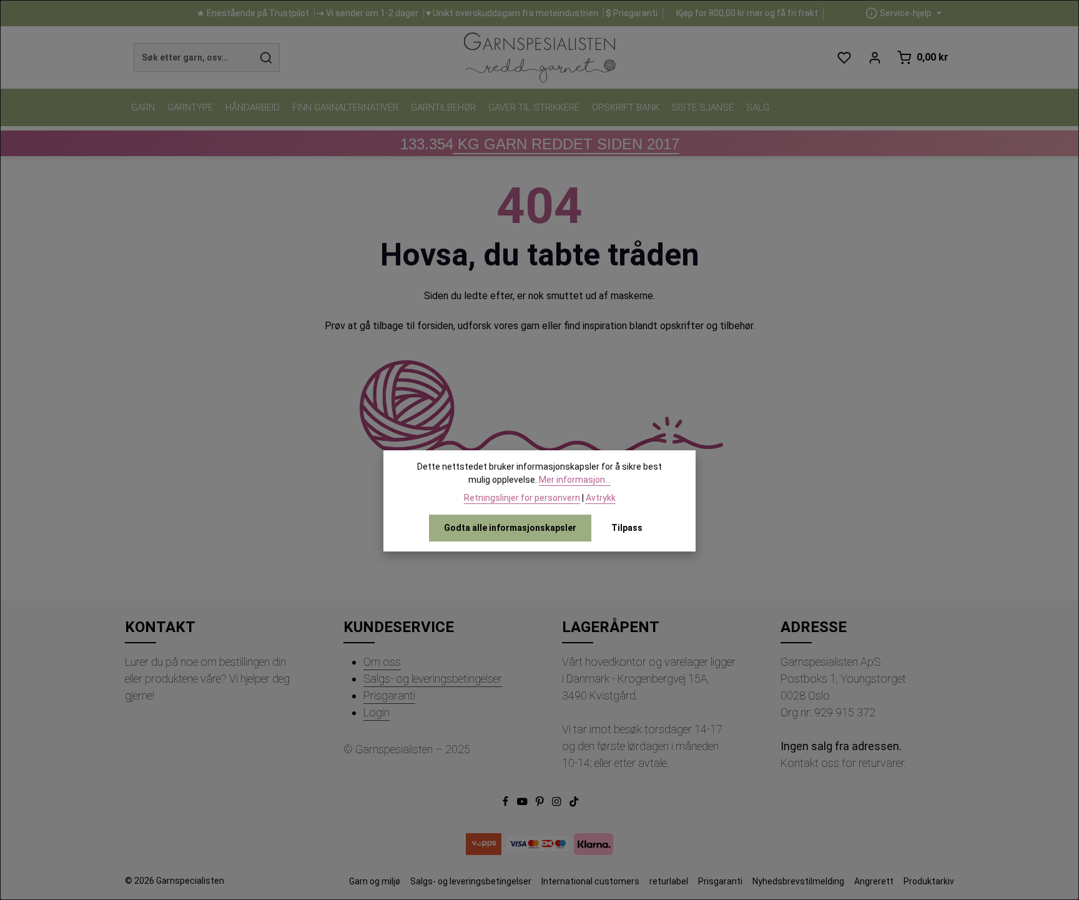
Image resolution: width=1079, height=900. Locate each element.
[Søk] (266, 57)
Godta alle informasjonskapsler (510, 528)
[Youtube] (523, 804)
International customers (590, 881)
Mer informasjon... (575, 480)
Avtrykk (601, 498)
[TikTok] (574, 804)
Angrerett (874, 881)
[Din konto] (874, 58)
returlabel (668, 881)
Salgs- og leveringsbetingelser (432, 678)
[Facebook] (506, 804)
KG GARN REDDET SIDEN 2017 (539, 144)
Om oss (382, 661)
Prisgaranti (389, 695)
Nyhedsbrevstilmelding (798, 881)
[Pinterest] (541, 804)
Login (376, 712)
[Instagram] (557, 804)
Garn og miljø (374, 881)
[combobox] (194, 57)
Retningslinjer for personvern (522, 498)
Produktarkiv (929, 881)
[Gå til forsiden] (539, 57)
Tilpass (627, 528)
